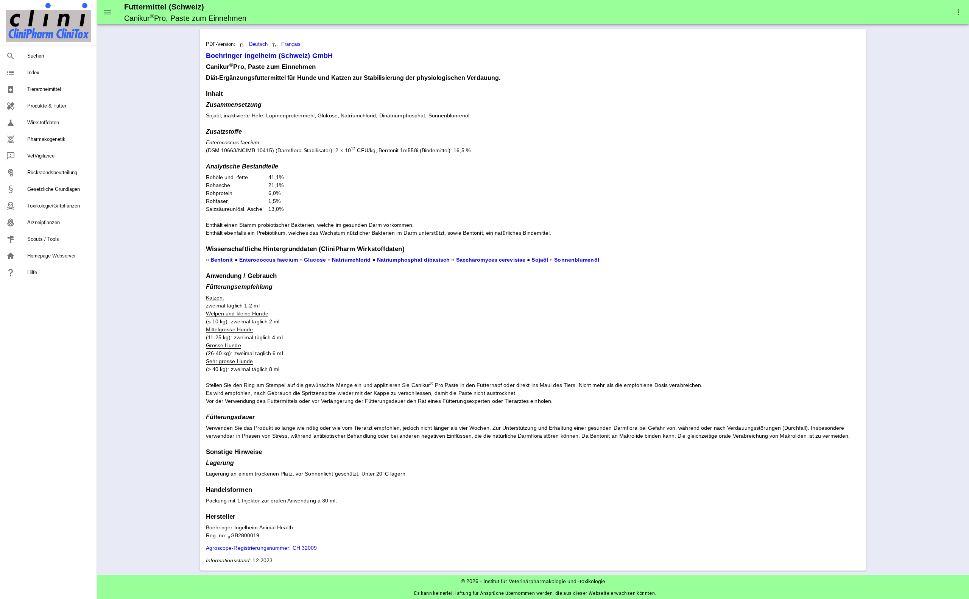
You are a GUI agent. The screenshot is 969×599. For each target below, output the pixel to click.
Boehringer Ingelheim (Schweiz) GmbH (269, 55)
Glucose (315, 260)
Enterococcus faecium (268, 260)
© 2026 (469, 581)
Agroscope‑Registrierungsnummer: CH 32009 (261, 548)
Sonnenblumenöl (576, 260)
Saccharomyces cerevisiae (490, 260)
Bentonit (221, 260)
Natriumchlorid (351, 260)
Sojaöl (539, 260)
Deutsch (258, 44)
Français (291, 44)
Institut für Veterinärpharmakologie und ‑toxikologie (544, 581)
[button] (958, 12)
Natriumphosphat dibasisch (413, 260)
